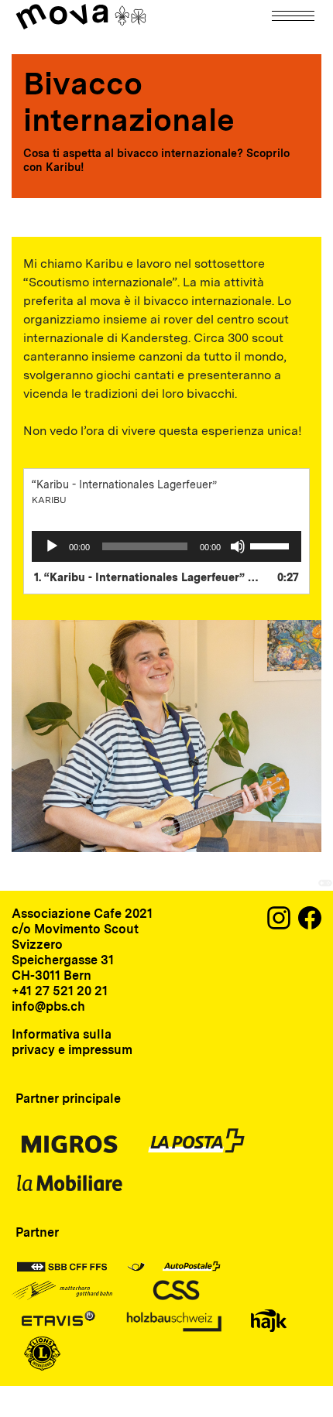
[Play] (52, 546)
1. (151, 577)
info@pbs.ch (48, 1006)
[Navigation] (294, 16)
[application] (166, 546)
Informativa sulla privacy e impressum (72, 1042)
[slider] (272, 545)
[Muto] (237, 546)
